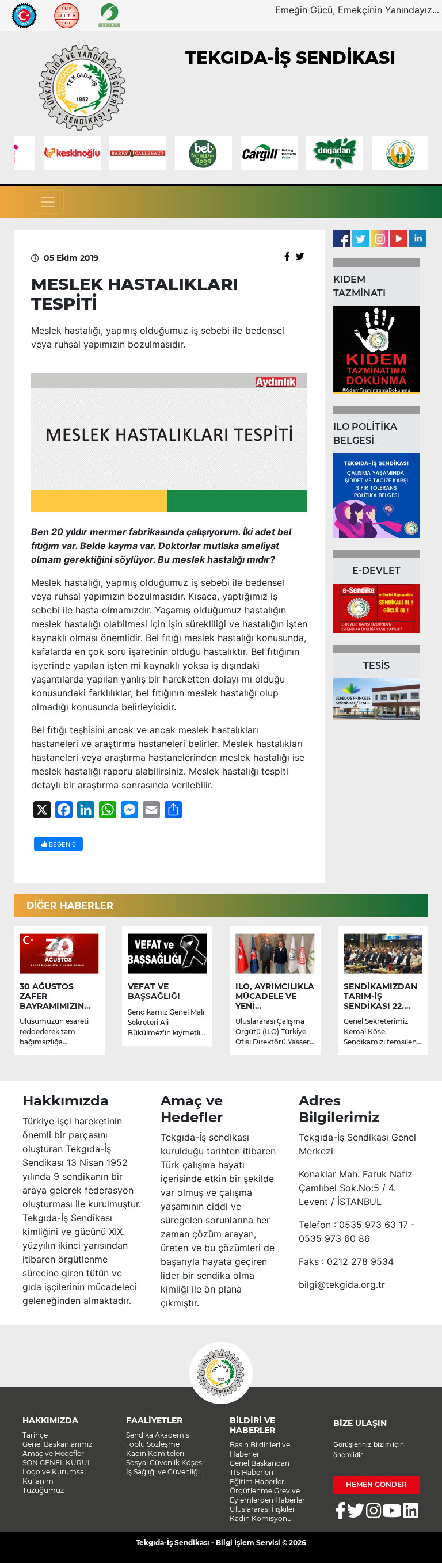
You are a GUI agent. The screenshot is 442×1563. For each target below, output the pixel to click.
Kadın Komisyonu (261, 1518)
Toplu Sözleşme (153, 1444)
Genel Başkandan (259, 1463)
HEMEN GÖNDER (376, 1484)
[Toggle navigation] (48, 202)
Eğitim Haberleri (258, 1481)
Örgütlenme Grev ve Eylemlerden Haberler (267, 1495)
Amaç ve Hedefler (53, 1453)
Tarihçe (35, 1435)
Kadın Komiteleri (155, 1453)
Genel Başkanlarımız (57, 1444)
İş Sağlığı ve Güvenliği (163, 1471)
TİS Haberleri (251, 1472)
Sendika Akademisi (158, 1435)
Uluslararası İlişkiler (262, 1509)
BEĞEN (61, 844)
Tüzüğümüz (43, 1490)
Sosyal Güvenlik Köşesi (165, 1462)
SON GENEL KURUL (57, 1462)
